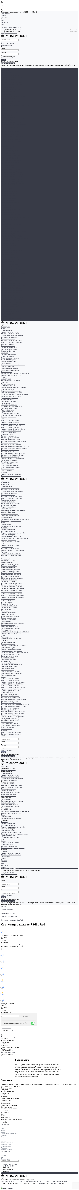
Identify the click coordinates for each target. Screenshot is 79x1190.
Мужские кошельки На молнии (12, 183)
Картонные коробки (8, 117)
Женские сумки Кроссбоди (10, 283)
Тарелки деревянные (8, 126)
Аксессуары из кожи (8, 146)
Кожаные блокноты (8, 98)
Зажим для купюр (7, 188)
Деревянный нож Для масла (11, 259)
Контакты (4, 22)
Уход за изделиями (7, 1142)
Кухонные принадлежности (11, 127)
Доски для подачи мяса (9, 242)
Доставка (4, 17)
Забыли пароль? (7, 58)
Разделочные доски (8, 243)
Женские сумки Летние (9, 287)
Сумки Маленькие (7, 313)
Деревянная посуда (8, 233)
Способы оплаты (7, 1054)
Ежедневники (6, 207)
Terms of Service (55, 1183)
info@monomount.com (9, 33)
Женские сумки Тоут (8, 295)
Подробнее (7, 1030)
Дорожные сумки (7, 133)
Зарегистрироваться (8, 63)
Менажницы (5, 247)
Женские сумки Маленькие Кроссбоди (15, 290)
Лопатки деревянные (8, 261)
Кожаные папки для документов (12, 136)
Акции (3, 24)
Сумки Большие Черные (9, 309)
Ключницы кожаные (8, 86)
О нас (2, 1128)
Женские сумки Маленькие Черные (14, 292)
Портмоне (4, 197)
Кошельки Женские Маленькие (12, 174)
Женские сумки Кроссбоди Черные (13, 285)
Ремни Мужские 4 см (8, 153)
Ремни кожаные (7, 72)
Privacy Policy (41, 1183)
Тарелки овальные (7, 256)
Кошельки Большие (8, 190)
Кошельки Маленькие (9, 191)
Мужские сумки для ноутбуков (12, 269)
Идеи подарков (5, 1159)
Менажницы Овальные (9, 249)
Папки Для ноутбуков (9, 304)
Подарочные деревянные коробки (13, 119)
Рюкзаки (4, 316)
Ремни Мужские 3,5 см (9, 152)
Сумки (3, 263)
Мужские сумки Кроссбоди (10, 271)
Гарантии (4, 19)
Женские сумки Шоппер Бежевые (13, 297)
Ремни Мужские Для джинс (11, 159)
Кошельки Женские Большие (11, 172)
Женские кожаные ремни (10, 75)
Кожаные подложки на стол (11, 107)
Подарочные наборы (8, 205)
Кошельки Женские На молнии (12, 176)
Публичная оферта (7, 1181)
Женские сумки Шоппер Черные (12, 299)
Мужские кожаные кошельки (11, 84)
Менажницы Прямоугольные (11, 250)
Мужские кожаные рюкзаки (11, 139)
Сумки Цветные (6, 315)
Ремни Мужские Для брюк (10, 157)
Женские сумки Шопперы (10, 301)
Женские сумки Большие (10, 282)
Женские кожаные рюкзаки (11, 141)
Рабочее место (6, 216)
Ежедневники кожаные (9, 100)
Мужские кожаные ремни (10, 74)
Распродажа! (5, 145)
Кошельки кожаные (8, 81)
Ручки (3, 108)
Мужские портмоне (8, 185)
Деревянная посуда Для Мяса (11, 237)
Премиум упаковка (8, 115)
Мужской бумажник (8, 186)
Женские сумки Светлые (10, 294)
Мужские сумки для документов (13, 268)
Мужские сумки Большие (10, 266)
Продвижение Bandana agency (56, 1181)
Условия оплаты (6, 1146)
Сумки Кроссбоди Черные (10, 311)
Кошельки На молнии (9, 193)
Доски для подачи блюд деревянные (14, 124)
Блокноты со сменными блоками (13, 96)
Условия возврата (6, 1144)
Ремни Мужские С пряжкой (11, 160)
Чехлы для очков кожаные (10, 89)
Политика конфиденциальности (29, 1181)
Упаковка (4, 226)
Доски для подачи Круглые (11, 240)
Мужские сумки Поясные (10, 276)
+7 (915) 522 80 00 (7, 43)
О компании (5, 14)
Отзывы (3, 1155)
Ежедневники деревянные (10, 101)
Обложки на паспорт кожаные (12, 77)
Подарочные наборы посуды (11, 122)
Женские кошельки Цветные (11, 171)
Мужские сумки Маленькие (11, 275)
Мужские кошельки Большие (11, 179)
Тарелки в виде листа (9, 252)
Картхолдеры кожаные (9, 79)
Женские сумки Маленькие (11, 289)
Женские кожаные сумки (10, 134)
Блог (2, 20)
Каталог (3, 1130)
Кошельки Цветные (8, 195)
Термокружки (6, 110)
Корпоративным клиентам (9, 1133)
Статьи (3, 1157)
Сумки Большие (7, 308)
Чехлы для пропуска (8, 91)
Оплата (3, 15)
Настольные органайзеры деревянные (15, 105)
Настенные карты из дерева (11, 112)
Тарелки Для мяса (7, 254)
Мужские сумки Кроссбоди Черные (13, 273)
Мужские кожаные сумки (10, 131)
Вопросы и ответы (6, 1149)
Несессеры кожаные (8, 87)
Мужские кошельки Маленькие (12, 181)
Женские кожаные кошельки (11, 82)
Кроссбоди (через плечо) (10, 306)
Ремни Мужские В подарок (10, 155)
